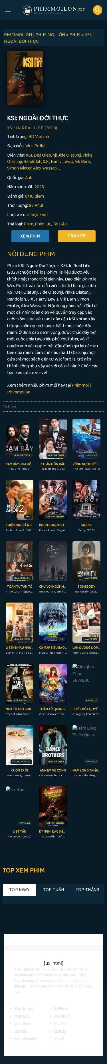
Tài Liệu (60, 224)
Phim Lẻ (42, 224)
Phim (28, 224)
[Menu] (7, 10)
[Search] (97, 10)
